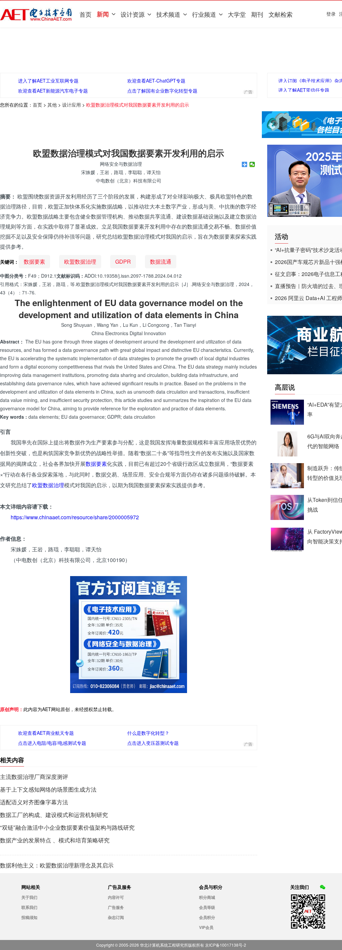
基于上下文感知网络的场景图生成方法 (48, 789)
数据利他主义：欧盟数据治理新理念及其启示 (57, 865)
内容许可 (116, 897)
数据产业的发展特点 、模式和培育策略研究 (55, 840)
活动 (281, 236)
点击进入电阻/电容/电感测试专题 (52, 742)
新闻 (103, 14)
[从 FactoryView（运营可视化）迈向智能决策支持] (287, 549)
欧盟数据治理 (80, 261)
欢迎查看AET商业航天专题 (46, 732)
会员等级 (207, 907)
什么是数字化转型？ (148, 732)
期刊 (257, 14)
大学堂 (237, 14)
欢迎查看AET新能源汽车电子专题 (53, 90)
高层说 (285, 387)
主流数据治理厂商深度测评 (34, 777)
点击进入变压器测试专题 (153, 742)
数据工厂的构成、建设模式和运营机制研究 (54, 815)
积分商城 (207, 897)
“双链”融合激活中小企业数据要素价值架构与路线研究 (67, 827)
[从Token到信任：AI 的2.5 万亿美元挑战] (287, 518)
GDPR (123, 261)
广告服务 (116, 907)
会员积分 (207, 917)
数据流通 (160, 261)
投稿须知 (29, 917)
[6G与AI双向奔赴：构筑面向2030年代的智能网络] (287, 454)
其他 (52, 104)
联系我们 (29, 907)
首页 (85, 14)
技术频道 (168, 14)
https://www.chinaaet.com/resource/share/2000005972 (75, 517)
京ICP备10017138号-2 (225, 945)
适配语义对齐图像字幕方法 (34, 802)
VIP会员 (206, 927)
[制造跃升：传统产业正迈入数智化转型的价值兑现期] (287, 486)
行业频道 (204, 14)
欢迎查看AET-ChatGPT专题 (156, 80)
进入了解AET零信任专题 (303, 90)
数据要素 (34, 261)
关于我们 (29, 897)
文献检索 (281, 14)
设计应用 (71, 104)
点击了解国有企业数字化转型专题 (162, 90)
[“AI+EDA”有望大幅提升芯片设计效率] (287, 422)
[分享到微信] (252, 164)
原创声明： (11, 709)
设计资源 (133, 14)
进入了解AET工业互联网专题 (48, 80)
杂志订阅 (116, 917)
